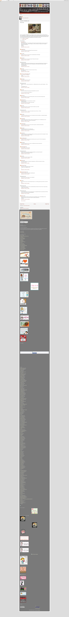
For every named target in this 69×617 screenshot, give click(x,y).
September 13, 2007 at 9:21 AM (25, 144)
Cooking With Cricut (22, 398)
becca (22, 53)
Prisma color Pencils (22, 380)
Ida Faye (22, 160)
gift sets (21, 449)
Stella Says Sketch (22, 399)
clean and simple (22, 447)
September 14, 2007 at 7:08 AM (25, 188)
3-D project (21, 378)
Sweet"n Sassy (22, 493)
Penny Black (21, 395)
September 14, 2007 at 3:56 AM (25, 183)
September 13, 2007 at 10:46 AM (25, 148)
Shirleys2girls (21, 486)
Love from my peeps (22, 471)
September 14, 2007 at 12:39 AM (25, 178)
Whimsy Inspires (22, 249)
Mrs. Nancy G (23, 165)
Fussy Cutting (22, 439)
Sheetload (21, 485)
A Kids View (21, 451)
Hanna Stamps (22, 421)
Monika (22, 95)
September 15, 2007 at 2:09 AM (25, 193)
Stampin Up (21, 375)
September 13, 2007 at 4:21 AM (25, 125)
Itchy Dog (21, 468)
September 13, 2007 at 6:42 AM (25, 135)
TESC (21, 494)
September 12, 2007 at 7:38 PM (25, 93)
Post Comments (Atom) (27, 205)
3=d (20, 450)
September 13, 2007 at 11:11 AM (25, 153)
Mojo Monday (22, 472)
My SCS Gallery (22, 232)
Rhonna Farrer (22, 394)
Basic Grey (21, 433)
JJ (20, 469)
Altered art (21, 453)
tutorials (21, 402)
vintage (21, 503)
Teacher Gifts (22, 417)
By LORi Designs (22, 401)
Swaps (21, 492)
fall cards (21, 448)
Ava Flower (21, 456)
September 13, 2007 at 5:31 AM (25, 130)
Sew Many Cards (22, 484)
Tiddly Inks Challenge (23, 248)
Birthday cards (22, 376)
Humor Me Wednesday (23, 422)
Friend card (21, 403)
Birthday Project (22, 418)
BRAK (21, 457)
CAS (20, 435)
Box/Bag (21, 434)
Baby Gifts (21, 412)
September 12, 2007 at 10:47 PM (25, 107)
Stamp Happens (22, 416)
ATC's (21, 432)
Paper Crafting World (22, 430)
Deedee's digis (22, 437)
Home (21, 14)
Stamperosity (21, 490)
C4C (20, 458)
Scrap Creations (22, 243)
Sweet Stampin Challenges (23, 245)
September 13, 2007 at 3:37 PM (25, 169)
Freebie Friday (22, 379)
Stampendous (22, 396)
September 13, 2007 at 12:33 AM (25, 116)
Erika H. (22, 142)
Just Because (22, 383)
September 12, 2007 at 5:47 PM (25, 66)
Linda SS (22, 118)
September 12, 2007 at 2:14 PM (25, 51)
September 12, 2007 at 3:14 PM (25, 55)
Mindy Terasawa (22, 429)
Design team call (22, 438)
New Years (21, 474)
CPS (20, 414)
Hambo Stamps (22, 420)
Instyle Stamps (22, 467)
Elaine (22, 114)
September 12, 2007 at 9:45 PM (25, 97)
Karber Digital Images (23, 470)
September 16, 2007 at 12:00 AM (25, 199)
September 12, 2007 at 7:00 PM (25, 87)
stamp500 (22, 49)
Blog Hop (21, 413)
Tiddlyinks (21, 400)
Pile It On (21, 242)
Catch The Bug (22, 235)
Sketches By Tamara (22, 385)
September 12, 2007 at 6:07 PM (25, 76)
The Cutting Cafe (22, 381)
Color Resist (21, 436)
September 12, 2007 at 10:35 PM (25, 103)
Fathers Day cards (22, 419)
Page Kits (21, 476)
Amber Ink (21, 454)
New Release (21, 377)
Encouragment (22, 415)
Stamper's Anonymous (23, 489)
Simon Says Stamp (22, 244)
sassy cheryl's (22, 411)
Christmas (21, 384)
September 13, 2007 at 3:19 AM (25, 121)
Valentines (21, 382)
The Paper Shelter (22, 246)
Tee (21, 180)
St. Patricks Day (22, 488)
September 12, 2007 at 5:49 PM (25, 71)
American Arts (22, 455)
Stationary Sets (22, 491)
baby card (21, 397)
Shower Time (21, 487)
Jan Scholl (22, 123)
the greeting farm (22, 502)
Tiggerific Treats (24, 39)
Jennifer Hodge (23, 146)
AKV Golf (21, 452)
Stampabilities (22, 431)
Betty (21, 105)
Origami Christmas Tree (23, 475)
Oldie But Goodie (22, 393)
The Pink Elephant (22, 247)
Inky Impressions (22, 466)
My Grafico (21, 473)
